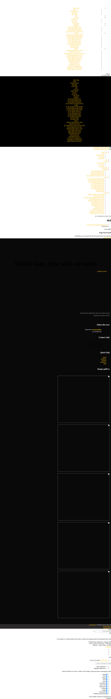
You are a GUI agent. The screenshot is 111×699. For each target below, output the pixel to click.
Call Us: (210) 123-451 (95, 643)
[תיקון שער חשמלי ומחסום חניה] (102, 147)
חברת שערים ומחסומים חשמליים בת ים (97, 224)
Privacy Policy (107, 626)
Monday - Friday (97, 645)
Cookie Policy (107, 628)
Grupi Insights (96, 329)
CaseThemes (92, 624)
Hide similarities (101, 666)
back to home (107, 237)
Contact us (108, 646)
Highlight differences (100, 668)
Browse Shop (104, 660)
